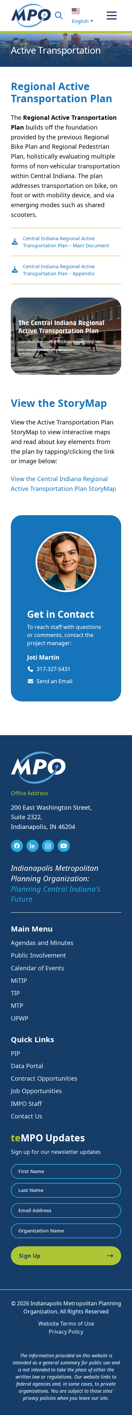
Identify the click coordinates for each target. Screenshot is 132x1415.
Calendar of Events (37, 968)
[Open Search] (58, 15)
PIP (15, 1053)
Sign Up (30, 1255)
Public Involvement (38, 955)
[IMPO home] (31, 15)
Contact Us (26, 1116)
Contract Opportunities (44, 1078)
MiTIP (19, 980)
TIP (15, 993)
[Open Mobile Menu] (111, 15)
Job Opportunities (36, 1091)
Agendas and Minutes (42, 943)
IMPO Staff (26, 1104)
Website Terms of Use (66, 1323)
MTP (17, 1005)
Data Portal (27, 1066)
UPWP (19, 1018)
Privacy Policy (66, 1331)
